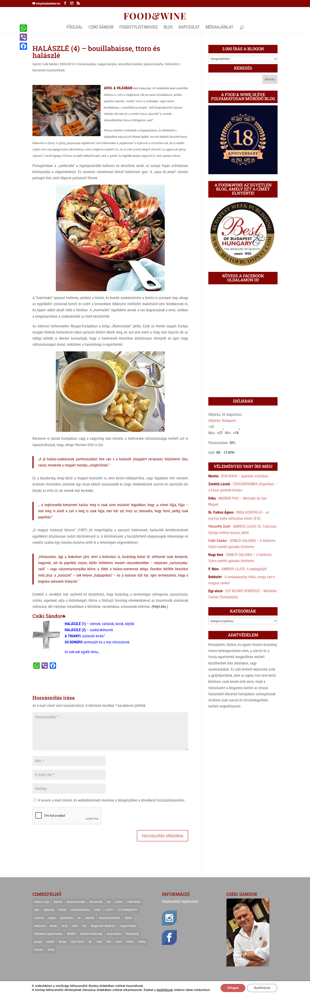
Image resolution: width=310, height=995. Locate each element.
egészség (49, 909)
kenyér (53, 925)
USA (108, 941)
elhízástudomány (80, 909)
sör (90, 941)
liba (84, 925)
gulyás (52, 918)
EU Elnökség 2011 (128, 909)
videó (118, 941)
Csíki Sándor (50, 64)
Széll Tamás (77, 941)
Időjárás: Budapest (222, 420)
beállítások (165, 990)
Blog (168, 28)
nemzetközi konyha (130, 64)
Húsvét (128, 918)
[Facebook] (23, 46)
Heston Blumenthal (109, 918)
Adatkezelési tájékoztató (180, 901)
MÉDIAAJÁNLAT (219, 28)
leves (75, 925)
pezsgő (38, 941)
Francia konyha (86, 64)
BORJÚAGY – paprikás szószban (244, 476)
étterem (38, 949)
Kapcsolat (189, 28)
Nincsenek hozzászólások (48, 70)
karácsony (39, 925)
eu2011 (109, 909)
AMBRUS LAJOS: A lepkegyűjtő (244, 569)
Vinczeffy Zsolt (219, 526)
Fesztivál (39, 918)
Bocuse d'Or (96, 901)
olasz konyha (114, 933)
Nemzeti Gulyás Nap (91, 933)
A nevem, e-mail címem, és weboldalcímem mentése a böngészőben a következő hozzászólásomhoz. (111, 800)
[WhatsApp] (23, 28)
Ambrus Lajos (41, 901)
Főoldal (74, 28)
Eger (36, 909)
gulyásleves (66, 918)
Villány (129, 941)
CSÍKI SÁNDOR (101, 28)
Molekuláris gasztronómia (48, 933)
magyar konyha (106, 64)
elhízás (62, 909)
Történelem (172, 64)
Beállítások (262, 988)
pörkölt (50, 941)
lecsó (65, 925)
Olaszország (132, 933)
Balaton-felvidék (76, 901)
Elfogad (233, 988)
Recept (62, 941)
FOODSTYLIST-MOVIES (138, 28)
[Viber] (23, 37)
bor (109, 901)
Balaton (58, 901)
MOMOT (71, 933)
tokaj (99, 941)
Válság (141, 941)
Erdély (97, 909)
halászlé (89, 918)
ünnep (51, 949)
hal (79, 918)
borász (119, 901)
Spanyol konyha (153, 64)
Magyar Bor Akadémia (103, 925)
